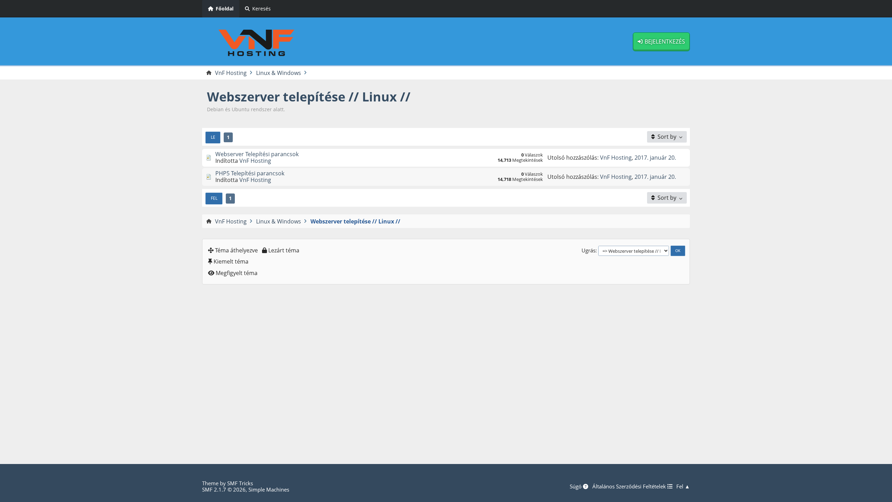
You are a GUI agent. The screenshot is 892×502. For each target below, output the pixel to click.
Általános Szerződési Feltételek (629, 486)
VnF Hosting (255, 161)
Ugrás (588, 250)
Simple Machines (268, 489)
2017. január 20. (655, 157)
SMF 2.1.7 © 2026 (224, 489)
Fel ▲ (683, 486)
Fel (214, 198)
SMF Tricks (240, 483)
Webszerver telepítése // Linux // (308, 96)
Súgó (576, 486)
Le (213, 137)
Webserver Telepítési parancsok (257, 154)
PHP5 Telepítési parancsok (249, 173)
